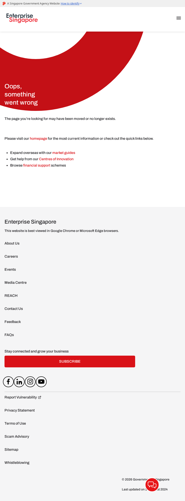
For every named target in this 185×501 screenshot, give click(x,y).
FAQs (9, 335)
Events (10, 269)
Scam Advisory (17, 436)
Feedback (13, 322)
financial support (37, 165)
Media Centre (16, 282)
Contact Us (14, 309)
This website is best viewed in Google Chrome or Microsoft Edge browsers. (62, 231)
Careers (11, 256)
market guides (63, 153)
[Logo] (22, 19)
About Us (12, 243)
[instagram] (30, 383)
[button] (178, 18)
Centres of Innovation (56, 159)
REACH (11, 295)
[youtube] (41, 383)
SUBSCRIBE (70, 361)
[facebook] (8, 383)
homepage (38, 138)
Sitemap (11, 449)
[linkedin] (19, 383)
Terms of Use (15, 423)
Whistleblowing (17, 462)
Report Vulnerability (21, 397)
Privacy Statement (20, 410)
